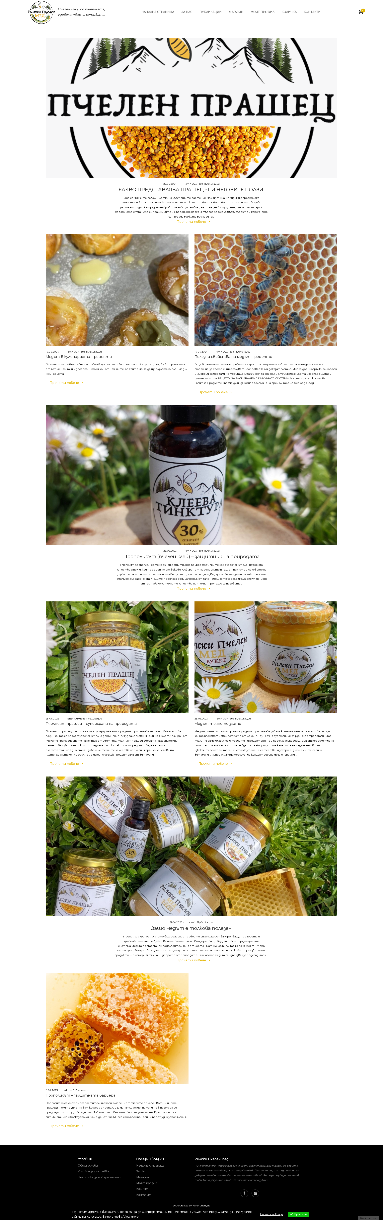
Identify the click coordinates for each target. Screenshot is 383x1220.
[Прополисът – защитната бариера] (117, 1028)
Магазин (236, 12)
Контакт (143, 1195)
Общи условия (88, 1165)
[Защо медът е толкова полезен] (191, 846)
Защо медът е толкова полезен (191, 928)
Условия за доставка (94, 1171)
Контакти (312, 12)
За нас (186, 12)
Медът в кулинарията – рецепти (79, 357)
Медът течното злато (217, 723)
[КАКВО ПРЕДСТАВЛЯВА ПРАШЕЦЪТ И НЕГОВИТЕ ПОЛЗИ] (191, 108)
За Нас (141, 1171)
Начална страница (157, 12)
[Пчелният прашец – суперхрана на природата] (117, 657)
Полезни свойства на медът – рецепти (233, 357)
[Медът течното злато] (265, 657)
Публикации (210, 12)
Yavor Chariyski (201, 1205)
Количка (289, 12)
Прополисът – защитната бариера (80, 1095)
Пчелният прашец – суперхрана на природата (91, 723)
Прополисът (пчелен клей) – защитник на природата (191, 556)
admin (190, 922)
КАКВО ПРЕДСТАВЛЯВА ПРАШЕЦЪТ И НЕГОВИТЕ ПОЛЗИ (191, 189)
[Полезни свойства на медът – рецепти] (265, 290)
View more (131, 1216)
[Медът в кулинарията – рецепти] (117, 290)
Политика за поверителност (100, 1177)
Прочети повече (191, 222)
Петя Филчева (191, 183)
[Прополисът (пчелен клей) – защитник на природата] (191, 475)
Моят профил (262, 12)
